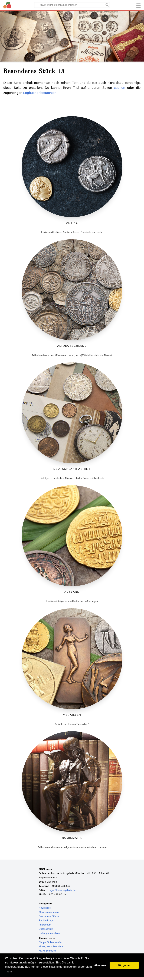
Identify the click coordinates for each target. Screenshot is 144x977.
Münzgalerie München (51, 946)
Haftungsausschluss (50, 933)
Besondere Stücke (49, 916)
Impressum (45, 924)
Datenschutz (46, 928)
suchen (119, 87)
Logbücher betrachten (40, 93)
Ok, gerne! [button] (124, 965)
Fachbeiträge (46, 920)
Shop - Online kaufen (50, 942)
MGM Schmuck (47, 950)
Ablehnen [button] (100, 965)
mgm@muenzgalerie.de (62, 890)
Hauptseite (45, 907)
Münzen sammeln (49, 912)
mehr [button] (9, 971)
